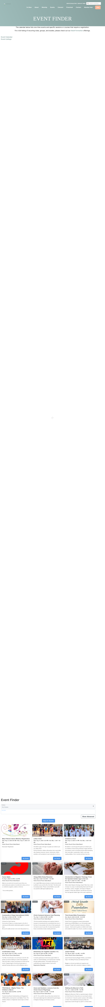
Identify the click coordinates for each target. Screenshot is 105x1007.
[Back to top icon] (97, 1003)
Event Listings (6, 39)
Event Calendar (6, 37)
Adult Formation (77, 31)
